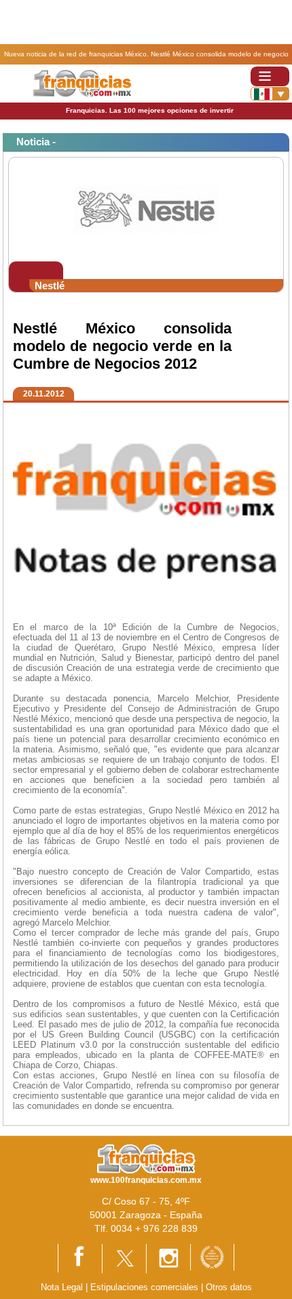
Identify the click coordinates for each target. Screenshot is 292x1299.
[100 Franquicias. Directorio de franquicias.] (82, 82)
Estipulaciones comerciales (145, 1287)
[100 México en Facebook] (80, 1257)
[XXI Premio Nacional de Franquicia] (212, 1256)
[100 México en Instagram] (168, 1258)
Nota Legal (62, 1287)
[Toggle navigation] (270, 76)
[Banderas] (270, 93)
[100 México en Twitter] (124, 1258)
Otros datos (229, 1287)
